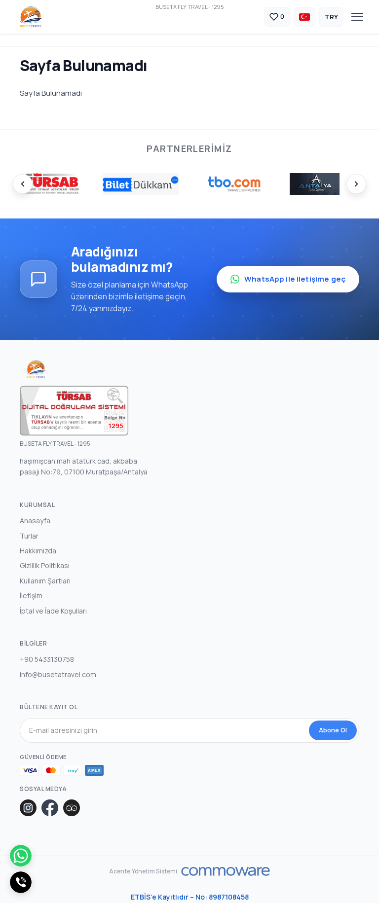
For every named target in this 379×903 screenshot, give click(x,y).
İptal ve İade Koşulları (53, 610)
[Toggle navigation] (357, 16)
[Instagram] (28, 807)
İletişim (31, 595)
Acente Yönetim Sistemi (143, 871)
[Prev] (23, 184)
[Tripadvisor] (71, 807)
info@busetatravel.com (58, 674)
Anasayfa (35, 520)
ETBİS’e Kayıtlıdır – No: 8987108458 (190, 897)
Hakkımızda (38, 550)
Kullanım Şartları (45, 580)
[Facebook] (49, 807)
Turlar (29, 536)
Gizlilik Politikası (45, 565)
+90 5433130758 (47, 659)
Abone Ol (333, 729)
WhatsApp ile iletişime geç (294, 279)
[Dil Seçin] (304, 17)
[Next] (356, 184)
